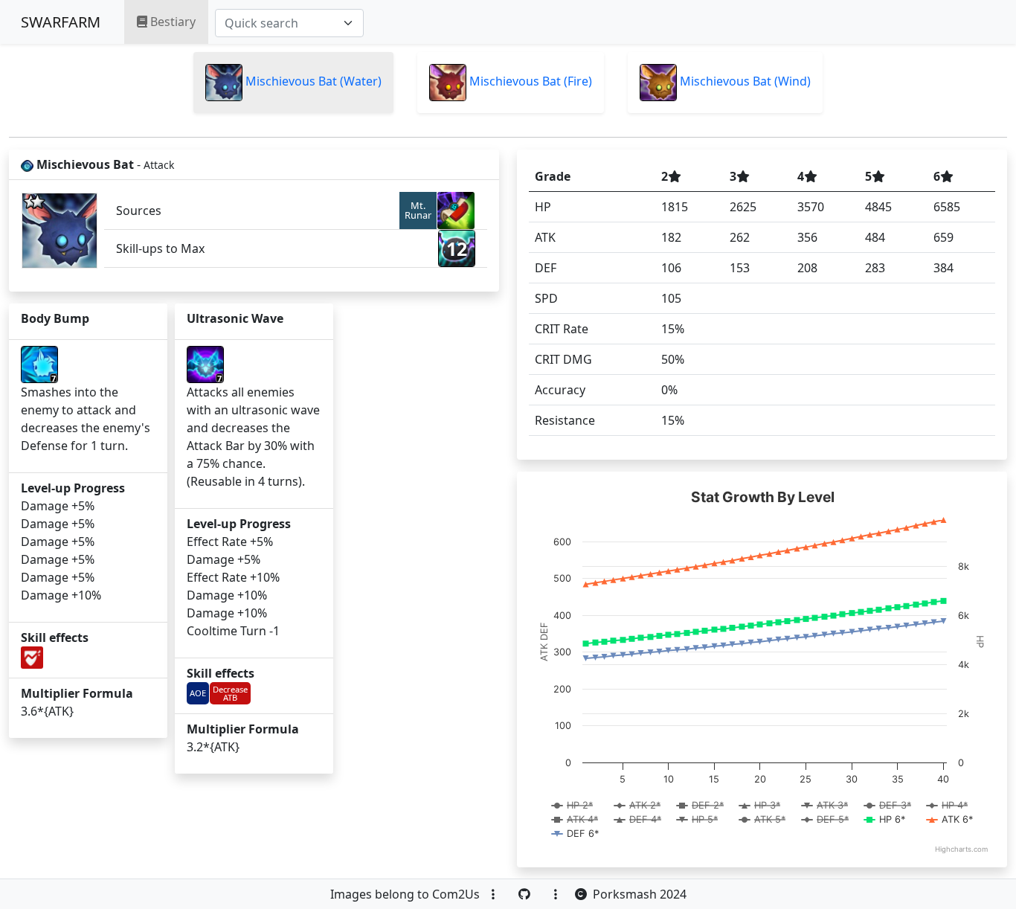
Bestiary (171, 21)
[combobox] (289, 23)
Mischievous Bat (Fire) (529, 81)
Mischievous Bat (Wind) (744, 81)
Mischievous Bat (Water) (312, 81)
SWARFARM (60, 22)
